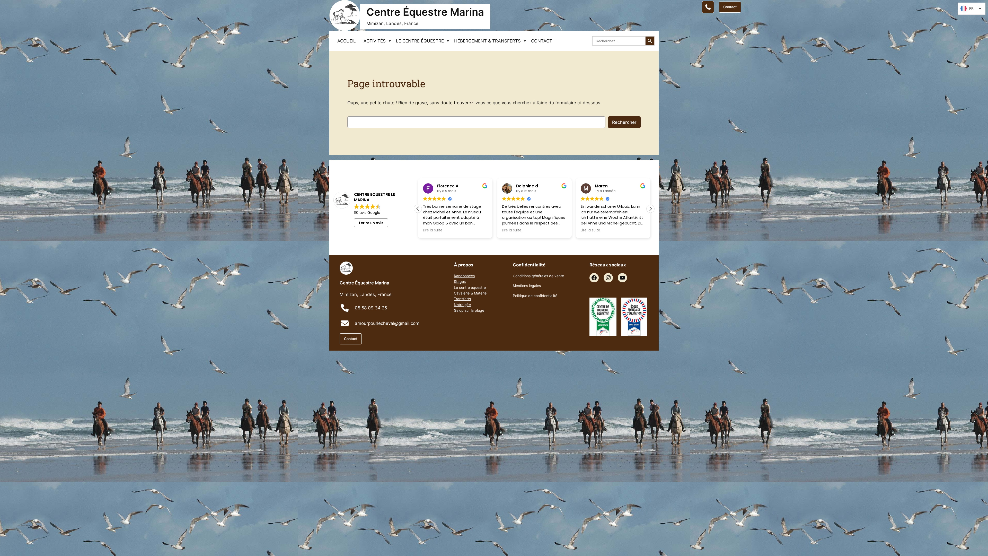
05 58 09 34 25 (371, 307)
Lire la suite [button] (425, 230)
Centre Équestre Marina (425, 12)
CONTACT (541, 41)
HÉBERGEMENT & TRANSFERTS (487, 41)
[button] (650, 209)
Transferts (462, 299)
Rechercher (624, 122)
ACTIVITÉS (375, 41)
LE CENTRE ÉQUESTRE (420, 41)
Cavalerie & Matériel (470, 293)
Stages (460, 281)
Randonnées (464, 276)
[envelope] (345, 323)
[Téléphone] (708, 7)
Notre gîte (462, 304)
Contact (730, 7)
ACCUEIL (346, 41)
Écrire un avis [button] (371, 222)
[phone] (345, 308)
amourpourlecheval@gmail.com (387, 323)
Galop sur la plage (469, 310)
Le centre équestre (470, 287)
